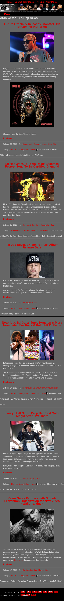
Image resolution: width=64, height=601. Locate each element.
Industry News (30, 150)
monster (44, 144)
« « (23, 592)
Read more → (9, 138)
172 (55, 592)
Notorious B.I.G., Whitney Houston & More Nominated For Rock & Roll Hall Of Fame (32, 324)
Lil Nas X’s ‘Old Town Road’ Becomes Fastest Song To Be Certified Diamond (32, 165)
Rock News (41, 393)
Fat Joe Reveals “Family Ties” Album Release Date (32, 246)
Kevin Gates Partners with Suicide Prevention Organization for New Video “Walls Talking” (32, 501)
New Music (51, 2)
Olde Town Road (38, 225)
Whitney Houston (51, 388)
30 (40, 592)
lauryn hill (27, 479)
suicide (45, 570)
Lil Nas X (27, 225)
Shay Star (52, 144)
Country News (17, 230)
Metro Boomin (34, 144)
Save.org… (18, 560)
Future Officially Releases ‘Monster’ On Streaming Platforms (32, 25)
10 (29, 592)
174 (28, 595)
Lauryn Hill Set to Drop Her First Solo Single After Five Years (32, 414)
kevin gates (28, 570)
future (25, 144)
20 (34, 592)
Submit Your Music (24, 2)
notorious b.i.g (29, 388)
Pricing (40, 2)
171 (50, 592)
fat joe (25, 303)
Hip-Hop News (17, 150)
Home (9, 2)
